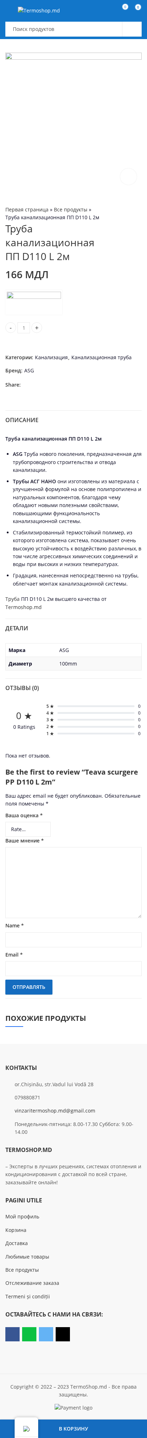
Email (14, 954)
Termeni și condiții (27, 1296)
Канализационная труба (101, 357)
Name (14, 925)
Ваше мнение (24, 840)
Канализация (51, 357)
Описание (22, 420)
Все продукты (70, 209)
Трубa (12, 599)
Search (132, 29)
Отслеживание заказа (32, 1283)
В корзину (73, 1428)
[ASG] (33, 302)
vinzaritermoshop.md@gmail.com (55, 1110)
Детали (16, 628)
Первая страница (27, 209)
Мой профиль (22, 1216)
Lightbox (128, 176)
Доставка (16, 1243)
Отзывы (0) (22, 688)
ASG (29, 370)
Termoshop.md (23, 607)
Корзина (15, 1230)
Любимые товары (27, 1256)
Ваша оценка (24, 815)
